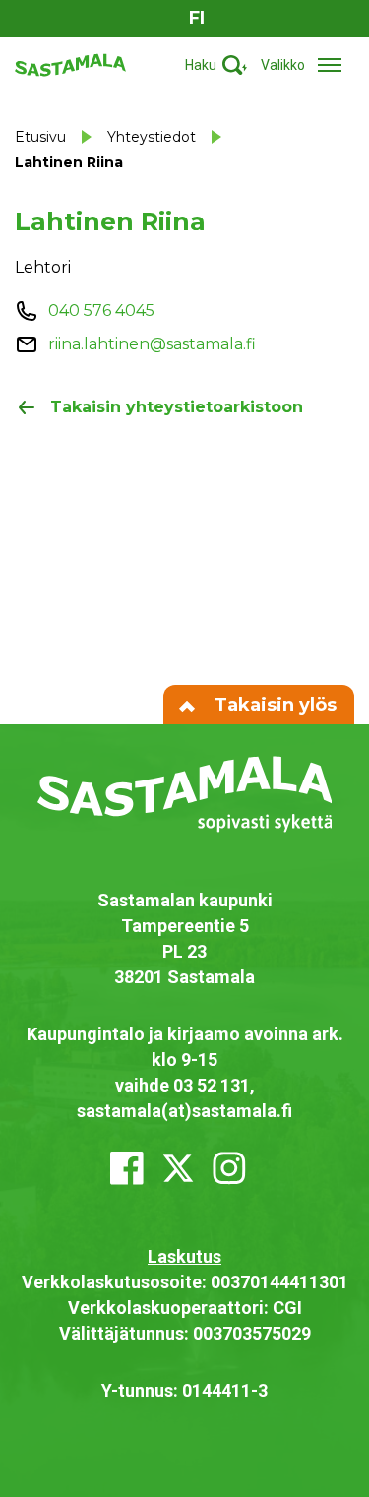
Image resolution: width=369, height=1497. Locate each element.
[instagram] (229, 1168)
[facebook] (127, 1168)
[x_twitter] (178, 1168)
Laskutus (184, 1256)
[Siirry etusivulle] (70, 63)
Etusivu (40, 137)
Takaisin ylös (273, 705)
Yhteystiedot (151, 137)
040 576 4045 (101, 310)
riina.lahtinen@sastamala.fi (152, 344)
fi (197, 18)
